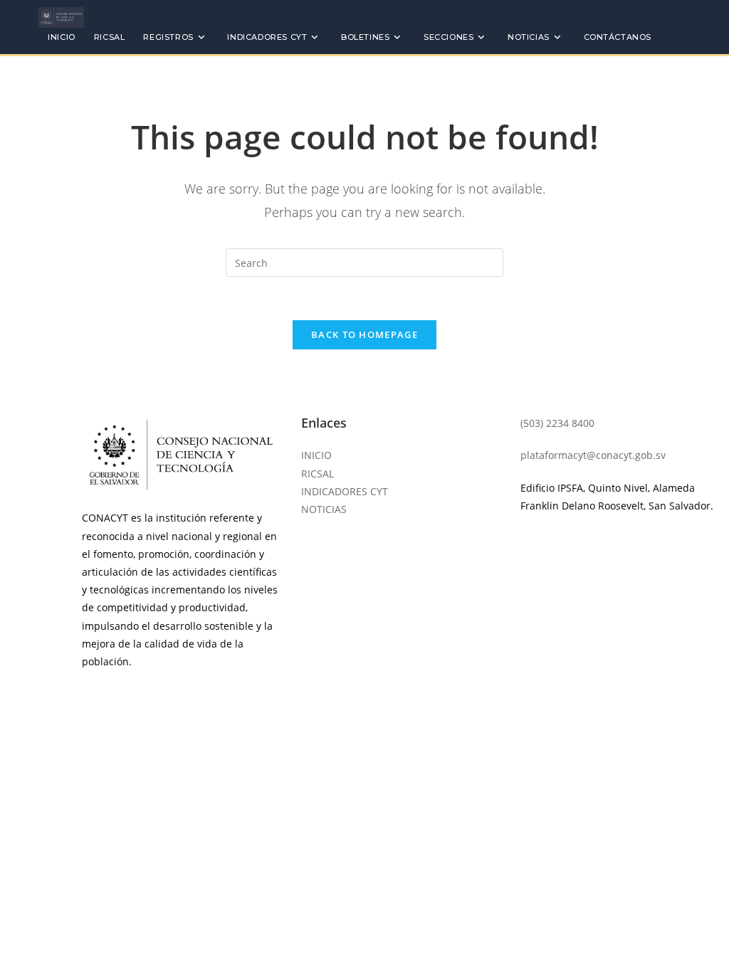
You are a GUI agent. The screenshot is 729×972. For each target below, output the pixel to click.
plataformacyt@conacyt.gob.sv (593, 455)
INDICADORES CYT (344, 491)
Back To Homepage (364, 334)
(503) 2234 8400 (557, 423)
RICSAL (317, 473)
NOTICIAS (324, 509)
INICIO (316, 455)
